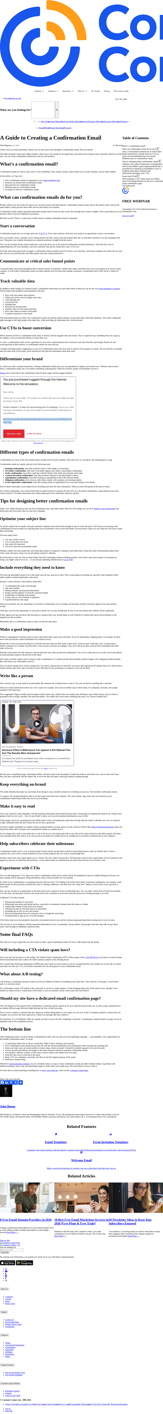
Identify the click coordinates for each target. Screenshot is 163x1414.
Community (10, 1327)
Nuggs (2, 373)
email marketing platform (19, 1064)
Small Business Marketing (93, 121)
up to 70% (68, 560)
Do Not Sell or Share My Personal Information (109, 1404)
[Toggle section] (157, 149)
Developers (9, 1354)
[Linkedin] (6, 1082)
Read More (12, 1232)
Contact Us (9, 1320)
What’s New (10, 1303)
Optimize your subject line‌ (132, 164)
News (7, 1301)
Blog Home (45, 121)
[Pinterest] (11, 1082)
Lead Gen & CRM (12, 1396)
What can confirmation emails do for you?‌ (139, 149)
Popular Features (7, 1365)
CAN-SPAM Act (92, 957)
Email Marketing (57, 121)
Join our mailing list (8, 1247)
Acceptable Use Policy (28, 1404)
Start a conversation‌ (130, 152)
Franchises (9, 1350)
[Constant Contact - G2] (10, 1245)
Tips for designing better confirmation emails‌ (140, 161)
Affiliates (8, 1352)
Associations (10, 1347)
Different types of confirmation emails (137, 158)
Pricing (107, 91)
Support (4, 1312)
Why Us (81, 91)
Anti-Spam (41, 1404)
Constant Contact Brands (10, 1383)
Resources (67, 91)
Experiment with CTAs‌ (140, 173)
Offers (7, 1356)
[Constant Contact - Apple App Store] (8, 1265)
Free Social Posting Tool (15, 1372)
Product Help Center (13, 1324)
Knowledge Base (12, 1322)
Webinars (123, 121)
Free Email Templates (14, 1375)
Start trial (8, 1411)
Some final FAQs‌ (129, 176)
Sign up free (16, 98)
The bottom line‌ (128, 186)
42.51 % (43, 233)
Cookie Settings (52, 1404)
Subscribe (4, 1252)
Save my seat (127, 216)
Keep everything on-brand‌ (138, 169)
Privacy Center (65, 1404)
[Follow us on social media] (6, 1269)
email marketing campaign (109, 289)
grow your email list (50, 1070)
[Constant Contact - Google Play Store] (24, 1265)
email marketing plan (51, 180)
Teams (7, 1343)
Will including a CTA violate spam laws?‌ (138, 179)
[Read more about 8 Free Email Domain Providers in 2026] (27, 1198)
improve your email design (104, 509)
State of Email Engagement (103, 827)
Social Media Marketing (73, 121)
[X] (15, 1082)
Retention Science (12, 1391)
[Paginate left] (35, 121)
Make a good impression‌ (143, 166)
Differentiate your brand (145, 156)
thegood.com (38, 443)
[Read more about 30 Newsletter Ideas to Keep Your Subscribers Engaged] (136, 1198)
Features (38, 91)
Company (9, 1297)
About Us (4, 1289)
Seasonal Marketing (112, 121)
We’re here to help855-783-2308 (121, 92)
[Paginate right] (128, 121)
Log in (8, 98)
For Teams (95, 91)
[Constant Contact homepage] (10, 1243)
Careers (8, 1299)
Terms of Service (12, 1404)
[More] (20, 1082)
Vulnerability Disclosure (80, 1404)
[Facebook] (2, 1082)
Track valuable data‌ (140, 154)
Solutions (52, 91)
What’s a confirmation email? (134, 146)
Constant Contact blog (79, 1070)
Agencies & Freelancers (14, 1345)
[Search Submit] (57, 110)
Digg (46, 768)
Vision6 (8, 1393)
